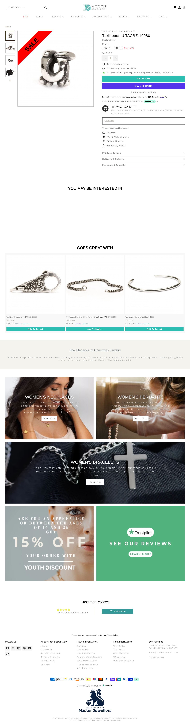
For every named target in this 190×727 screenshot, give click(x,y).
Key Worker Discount (87, 661)
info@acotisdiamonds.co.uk (164, 653)
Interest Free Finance (87, 664)
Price (105, 44)
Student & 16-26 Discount (89, 657)
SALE (25, 17)
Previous (3, 293)
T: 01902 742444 (156, 657)
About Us (45, 646)
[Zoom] (55, 68)
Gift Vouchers (119, 657)
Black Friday (119, 646)
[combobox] (23, 7)
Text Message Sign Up (123, 661)
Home (8, 27)
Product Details (111, 153)
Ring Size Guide (121, 653)
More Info (109, 121)
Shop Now (49, 418)
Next (186, 293)
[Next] (10, 80)
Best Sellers (119, 650)
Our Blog (81, 646)
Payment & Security (114, 165)
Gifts (162, 17)
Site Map (45, 664)
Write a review (118, 611)
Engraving (143, 17)
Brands (123, 17)
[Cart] (184, 7)
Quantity (107, 52)
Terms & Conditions (50, 657)
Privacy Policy (112, 635)
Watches (56, 17)
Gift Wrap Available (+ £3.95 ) (116, 128)
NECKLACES (77, 17)
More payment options (143, 92)
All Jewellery (101, 17)
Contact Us (46, 650)
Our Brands (82, 650)
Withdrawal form (85, 668)
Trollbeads (109, 31)
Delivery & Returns (113, 159)
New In (40, 17)
